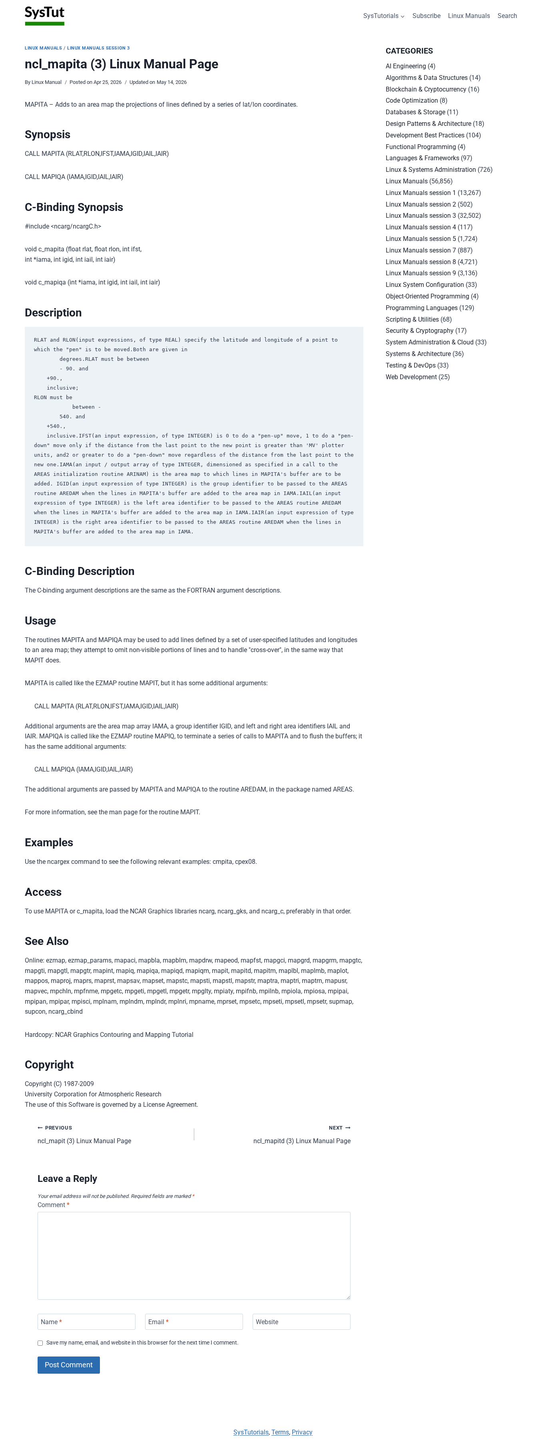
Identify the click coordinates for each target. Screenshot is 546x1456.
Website (267, 1321)
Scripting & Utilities (412, 319)
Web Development (411, 377)
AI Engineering (406, 66)
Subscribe (426, 16)
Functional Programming (421, 147)
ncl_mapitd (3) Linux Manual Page (302, 1135)
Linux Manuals (469, 16)
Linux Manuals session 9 (421, 273)
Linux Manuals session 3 (98, 48)
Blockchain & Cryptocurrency (426, 89)
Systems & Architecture (418, 354)
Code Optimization (412, 100)
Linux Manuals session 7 (421, 250)
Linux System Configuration (425, 284)
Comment (54, 1205)
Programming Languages (422, 308)
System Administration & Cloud (430, 342)
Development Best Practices (425, 135)
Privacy (302, 1432)
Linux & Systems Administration (431, 169)
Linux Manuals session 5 (421, 239)
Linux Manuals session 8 (421, 262)
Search (507, 16)
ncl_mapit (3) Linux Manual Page (84, 1135)
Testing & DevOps (411, 365)
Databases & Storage (415, 112)
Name (51, 1321)
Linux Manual (47, 82)
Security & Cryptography (420, 330)
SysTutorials (251, 1432)
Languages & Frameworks (422, 158)
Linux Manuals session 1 (421, 193)
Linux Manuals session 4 (421, 227)
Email (158, 1321)
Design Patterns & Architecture (428, 123)
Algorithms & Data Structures (427, 78)
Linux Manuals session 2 (421, 204)
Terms (280, 1432)
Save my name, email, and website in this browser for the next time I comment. (142, 1342)
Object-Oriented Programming (427, 296)
